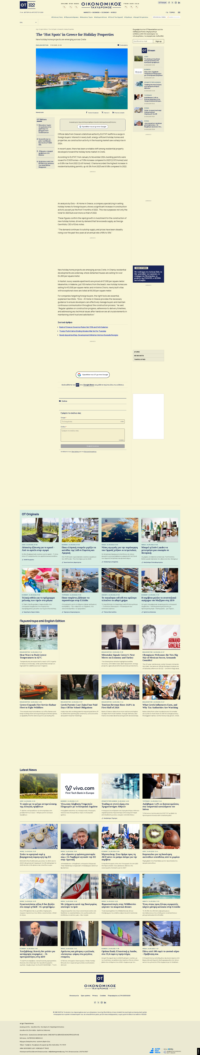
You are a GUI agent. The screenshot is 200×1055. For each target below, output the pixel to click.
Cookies (103, 996)
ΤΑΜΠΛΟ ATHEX (139, 359)
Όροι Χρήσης (75, 452)
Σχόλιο (63, 427)
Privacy (95, 996)
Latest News (28, 770)
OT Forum (162, 2)
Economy (105, 12)
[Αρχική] (27, 5)
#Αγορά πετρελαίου (140, 17)
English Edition (43, 29)
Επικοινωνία (74, 996)
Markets (87, 12)
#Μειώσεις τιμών (86, 17)
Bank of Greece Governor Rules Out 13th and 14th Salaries (83, 327)
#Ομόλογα (128, 17)
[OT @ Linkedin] (179, 2)
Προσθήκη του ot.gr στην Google (94, 127)
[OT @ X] (172, 2)
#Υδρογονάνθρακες (71, 17)
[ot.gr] (101, 8)
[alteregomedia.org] (155, 1053)
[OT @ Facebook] (169, 2)
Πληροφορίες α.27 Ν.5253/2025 (119, 996)
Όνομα (63, 418)
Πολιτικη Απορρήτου (90, 452)
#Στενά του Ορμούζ (115, 17)
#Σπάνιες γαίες (57, 17)
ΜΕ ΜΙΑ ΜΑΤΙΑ (139, 356)
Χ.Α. (21, 22)
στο (87, 385)
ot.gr (37, 29)
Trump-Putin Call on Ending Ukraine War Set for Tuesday (82, 331)
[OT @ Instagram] (176, 2)
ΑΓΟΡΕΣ (137, 352)
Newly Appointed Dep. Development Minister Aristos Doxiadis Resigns (88, 335)
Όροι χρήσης (85, 996)
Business (95, 12)
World (113, 12)
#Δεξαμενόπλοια (100, 17)
